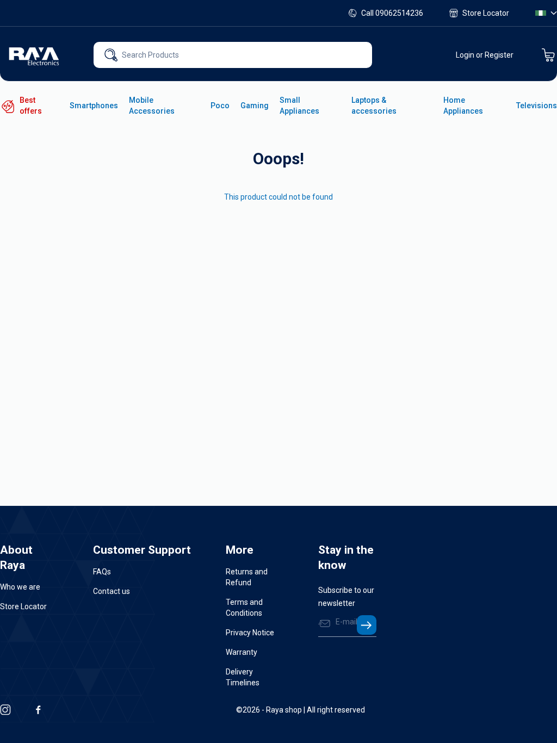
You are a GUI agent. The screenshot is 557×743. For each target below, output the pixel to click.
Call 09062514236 (392, 13)
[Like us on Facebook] (38, 709)
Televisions (536, 105)
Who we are (20, 587)
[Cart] (548, 54)
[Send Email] (366, 625)
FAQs (102, 571)
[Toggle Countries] (546, 13)
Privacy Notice (250, 632)
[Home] (35, 55)
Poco (220, 105)
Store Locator (485, 13)
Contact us (111, 591)
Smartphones (94, 105)
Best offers (31, 105)
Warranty (241, 652)
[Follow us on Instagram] (5, 709)
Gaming (254, 105)
